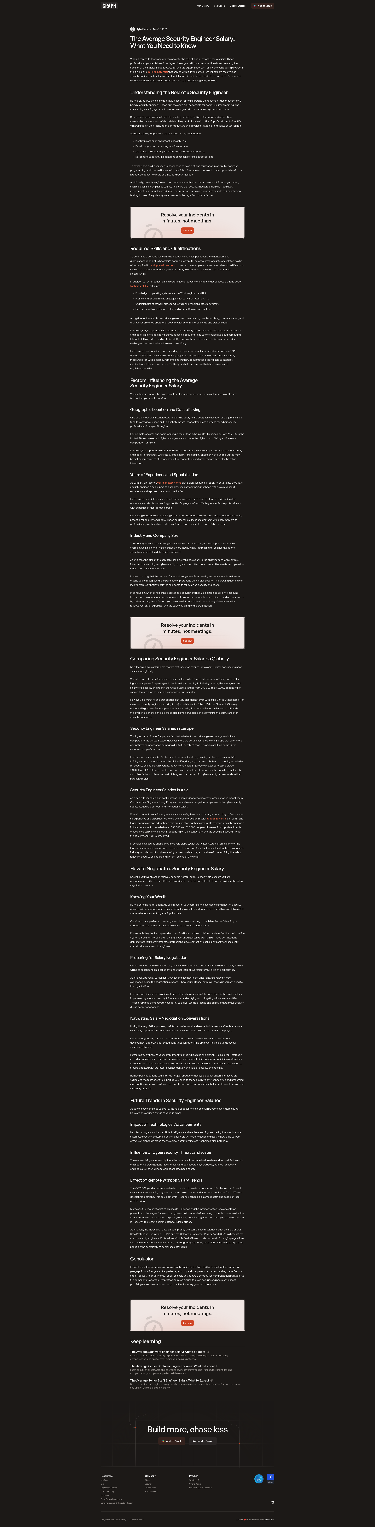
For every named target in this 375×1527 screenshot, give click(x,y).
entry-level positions (163, 265)
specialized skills (216, 818)
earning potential (158, 71)
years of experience (169, 482)
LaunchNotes (269, 1520)
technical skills (139, 285)
